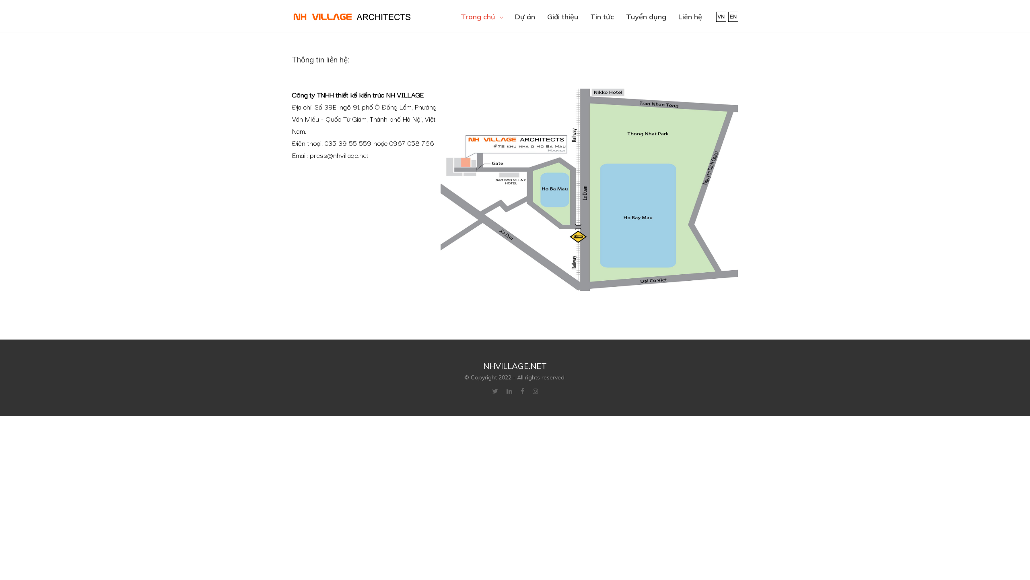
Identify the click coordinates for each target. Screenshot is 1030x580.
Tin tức (602, 16)
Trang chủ (479, 16)
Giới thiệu (562, 16)
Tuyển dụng (646, 16)
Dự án (525, 16)
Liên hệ (690, 16)
